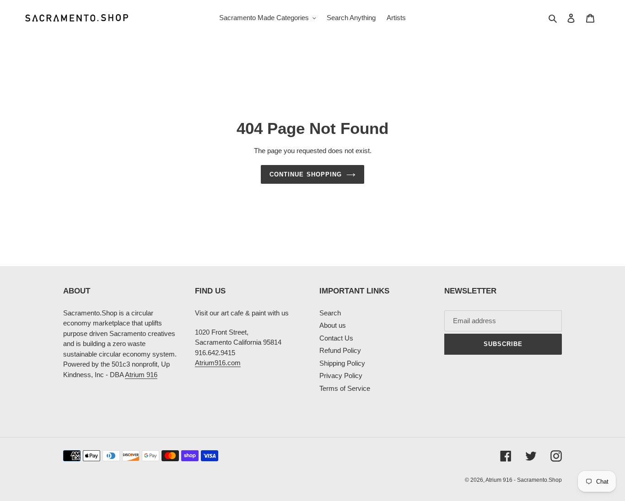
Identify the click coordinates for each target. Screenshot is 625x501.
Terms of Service (344, 388)
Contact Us (336, 338)
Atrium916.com (218, 363)
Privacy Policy (340, 375)
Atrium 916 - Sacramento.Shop (523, 480)
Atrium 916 (141, 374)
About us (332, 325)
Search (330, 313)
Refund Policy (340, 350)
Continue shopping (305, 174)
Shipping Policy (342, 363)
